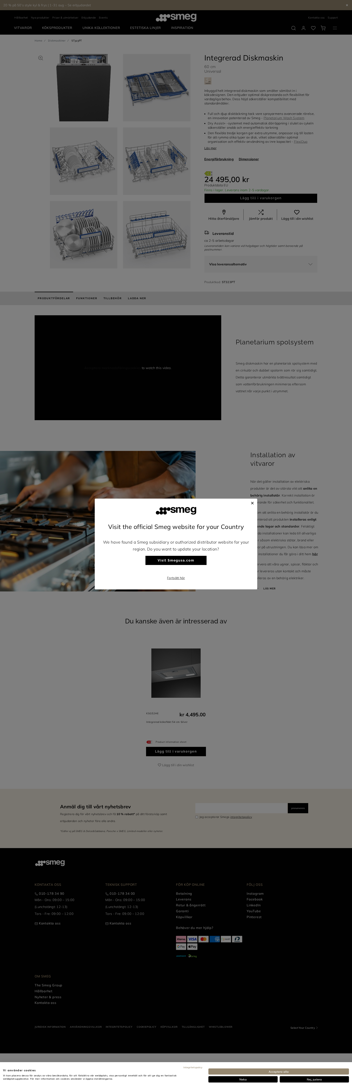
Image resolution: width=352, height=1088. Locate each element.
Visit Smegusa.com (176, 560)
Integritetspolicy (192, 1067)
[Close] (252, 502)
